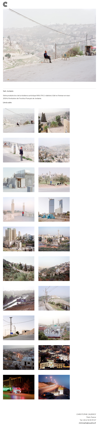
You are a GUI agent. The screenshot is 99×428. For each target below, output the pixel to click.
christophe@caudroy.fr (87, 423)
